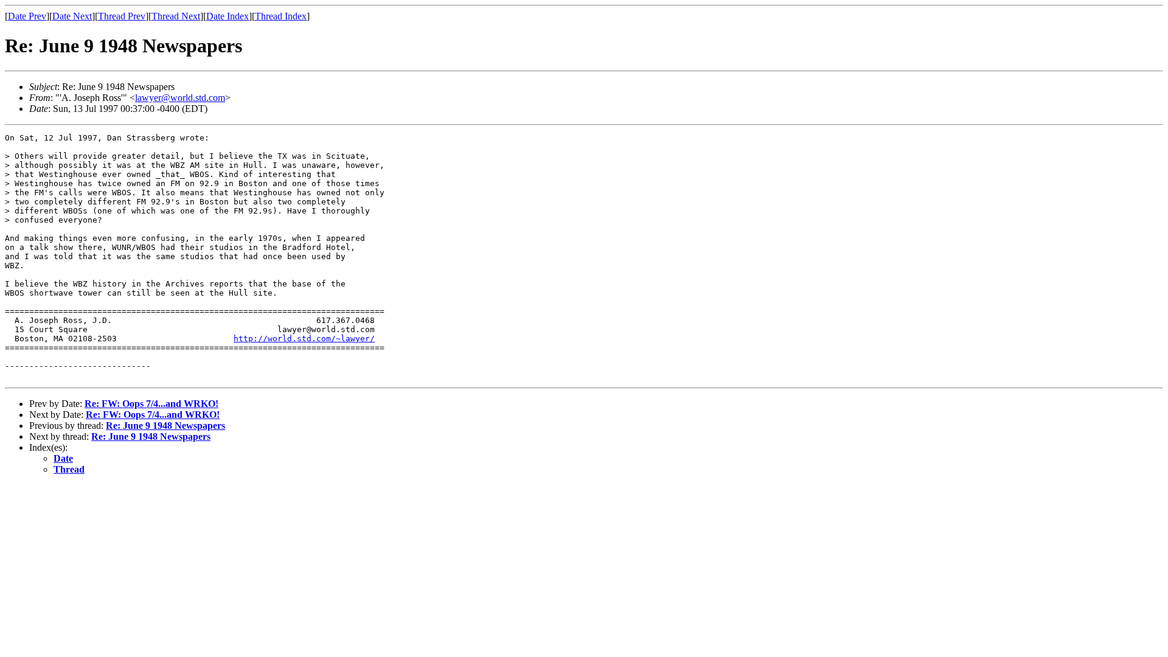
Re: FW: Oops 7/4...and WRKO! (151, 403)
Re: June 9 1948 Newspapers (165, 425)
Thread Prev (121, 16)
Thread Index (281, 16)
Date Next (72, 16)
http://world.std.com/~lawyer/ (304, 338)
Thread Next (175, 16)
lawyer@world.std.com (180, 97)
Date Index (227, 16)
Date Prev (27, 16)
